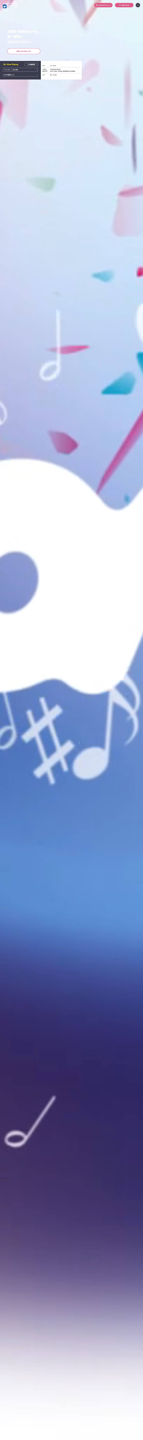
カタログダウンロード (104, 5)
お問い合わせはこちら (23, 51)
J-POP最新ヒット (8, 75)
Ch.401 (15, 69)
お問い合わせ (125, 5)
